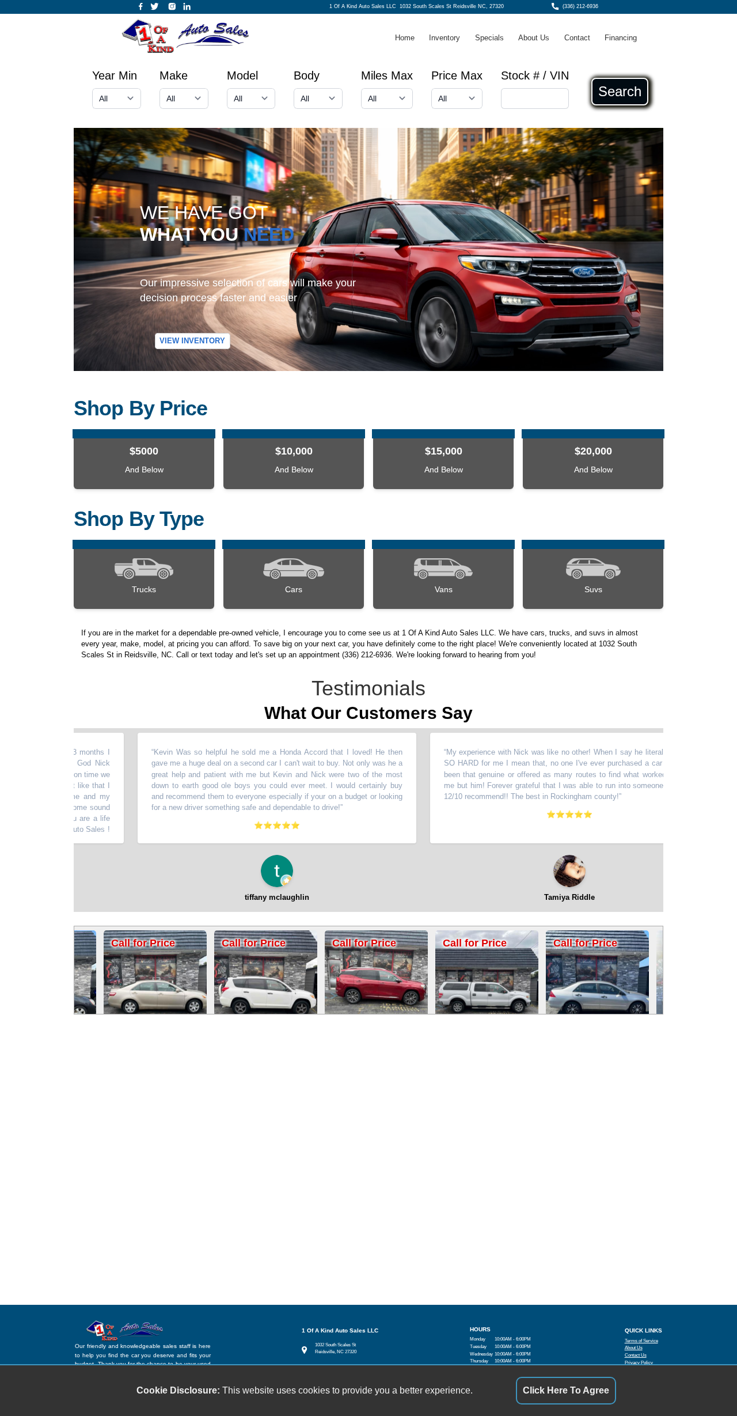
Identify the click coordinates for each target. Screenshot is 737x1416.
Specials (489, 37)
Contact (577, 37)
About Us (533, 37)
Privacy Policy (639, 1362)
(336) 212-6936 (580, 6)
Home (405, 37)
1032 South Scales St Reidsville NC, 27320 (452, 6)
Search (619, 92)
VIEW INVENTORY (192, 341)
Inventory (444, 37)
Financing (621, 37)
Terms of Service (641, 1340)
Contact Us (636, 1355)
